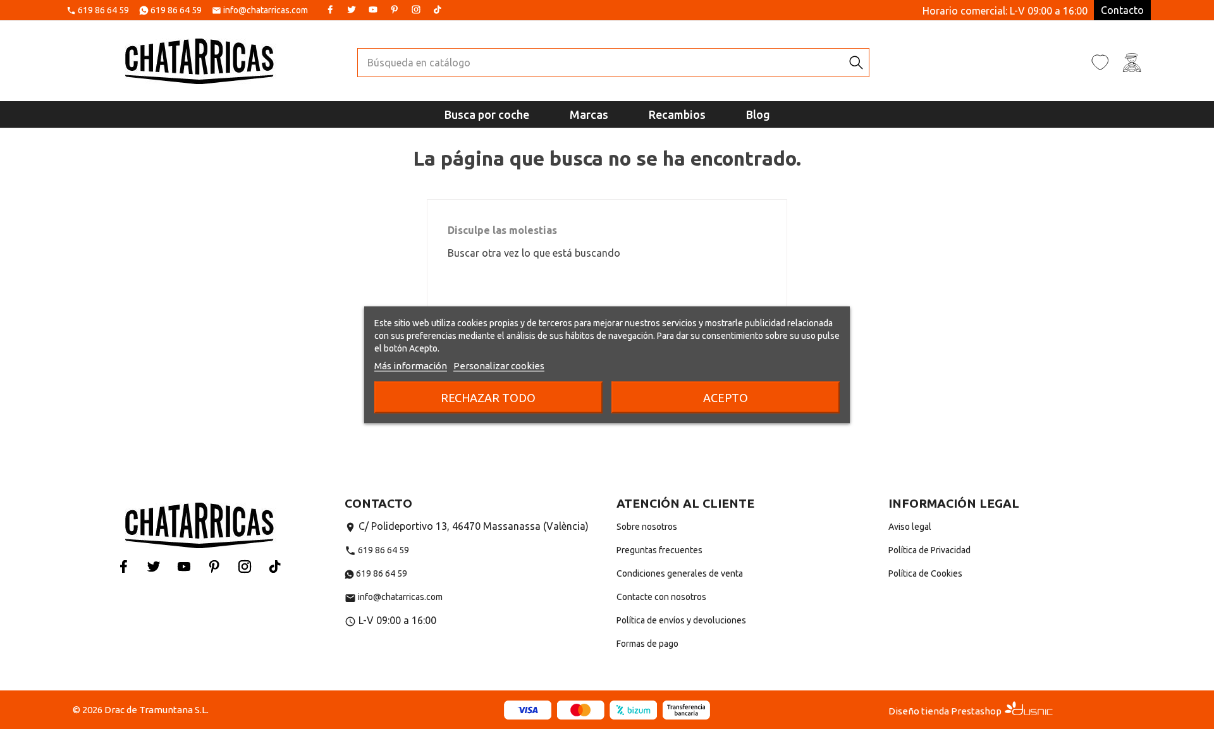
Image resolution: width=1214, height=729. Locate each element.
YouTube (373, 9)
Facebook (330, 9)
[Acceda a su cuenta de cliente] (1131, 62)
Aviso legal (909, 527)
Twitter (351, 9)
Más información (410, 365)
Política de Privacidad (929, 550)
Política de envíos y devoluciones (681, 620)
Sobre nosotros (646, 527)
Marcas (589, 114)
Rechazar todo (488, 397)
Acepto (725, 397)
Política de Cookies (925, 573)
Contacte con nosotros (661, 597)
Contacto (1122, 10)
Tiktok (437, 9)
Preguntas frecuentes (659, 550)
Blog (758, 114)
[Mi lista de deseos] (1100, 62)
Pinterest (394, 9)
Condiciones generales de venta (679, 573)
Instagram (416, 9)
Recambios (677, 114)
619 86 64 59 (103, 11)
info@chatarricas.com (265, 11)
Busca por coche (487, 114)
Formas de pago (647, 644)
